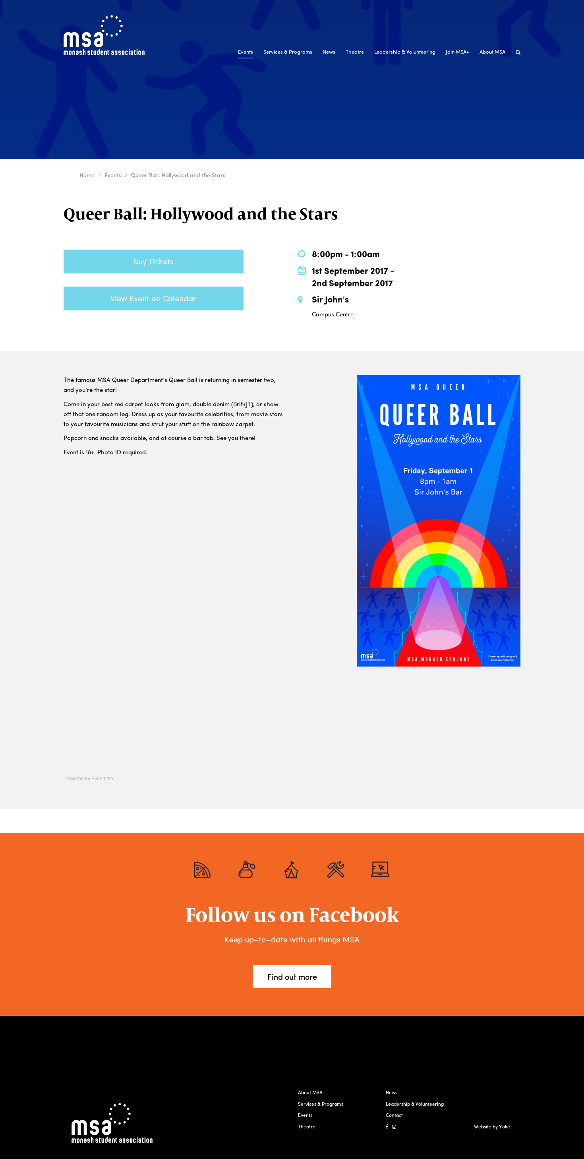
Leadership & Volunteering (404, 51)
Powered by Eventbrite (88, 778)
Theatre (355, 51)
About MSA (492, 51)
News (329, 51)
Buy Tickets (153, 261)
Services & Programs (287, 51)
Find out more (292, 976)
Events (245, 51)
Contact (394, 1114)
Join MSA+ (457, 51)
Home (87, 175)
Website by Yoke (492, 1126)
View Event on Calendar (153, 298)
